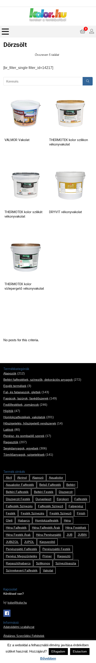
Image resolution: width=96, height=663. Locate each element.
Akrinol (22, 477)
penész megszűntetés (21, 556)
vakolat (48, 570)
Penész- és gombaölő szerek (23, 436)
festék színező (60, 513)
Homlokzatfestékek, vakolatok (24, 417)
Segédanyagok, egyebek (20, 448)
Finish (81, 513)
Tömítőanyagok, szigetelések (24, 454)
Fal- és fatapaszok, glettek (22, 392)
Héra (67, 520)
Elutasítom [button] (80, 651)
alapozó (38, 477)
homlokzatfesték (46, 520)
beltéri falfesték (17, 492)
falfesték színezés (19, 506)
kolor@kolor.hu (17, 602)
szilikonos (43, 563)
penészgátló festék (56, 549)
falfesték (80, 499)
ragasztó (64, 556)
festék (10, 513)
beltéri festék (43, 492)
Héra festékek (75, 527)
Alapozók (9, 373)
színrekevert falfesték (22, 570)
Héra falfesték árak (46, 527)
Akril (9, 477)
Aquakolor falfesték (20, 484)
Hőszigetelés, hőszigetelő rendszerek (29, 423)
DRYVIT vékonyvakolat (65, 212)
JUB (69, 534)
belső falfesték (50, 484)
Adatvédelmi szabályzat (18, 627)
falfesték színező (50, 506)
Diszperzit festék (18, 499)
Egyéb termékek (14, 386)
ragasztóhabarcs (18, 563)
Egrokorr (63, 499)
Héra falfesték (16, 527)
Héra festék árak (18, 534)
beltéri (70, 484)
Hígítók (8, 411)
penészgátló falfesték (21, 549)
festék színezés (32, 513)
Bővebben (48, 658)
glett (9, 520)
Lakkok (8, 429)
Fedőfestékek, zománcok (21, 404)
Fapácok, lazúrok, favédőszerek (25, 398)
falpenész (76, 506)
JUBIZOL (12, 542)
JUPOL (29, 542)
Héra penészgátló (48, 534)
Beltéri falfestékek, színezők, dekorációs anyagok (38, 379)
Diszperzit (66, 492)
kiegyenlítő (47, 542)
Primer (47, 556)
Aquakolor (56, 477)
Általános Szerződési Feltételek (23, 636)
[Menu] (5, 31)
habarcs (24, 520)
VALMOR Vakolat (16, 140)
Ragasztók (10, 442)
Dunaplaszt (43, 499)
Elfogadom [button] (58, 651)
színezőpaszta (65, 563)
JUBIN (82, 534)
